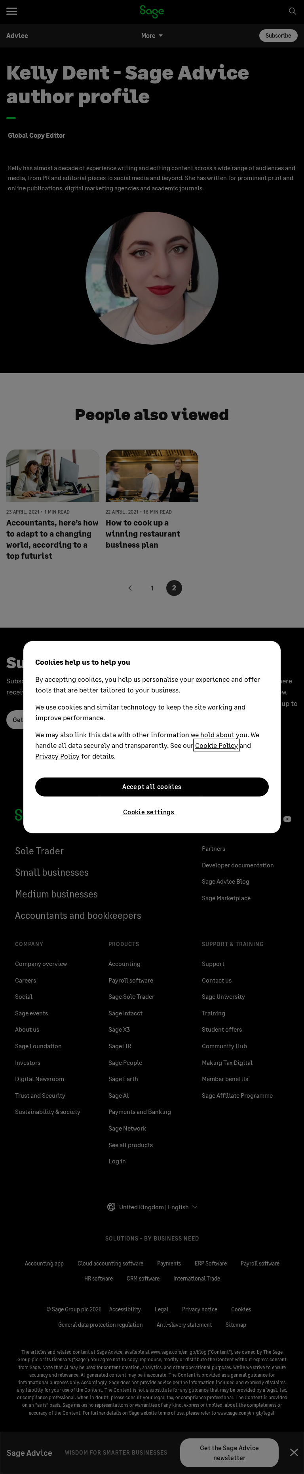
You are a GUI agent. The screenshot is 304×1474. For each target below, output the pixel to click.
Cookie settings (149, 811)
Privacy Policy (57, 755)
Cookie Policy (216, 744)
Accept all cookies (152, 786)
